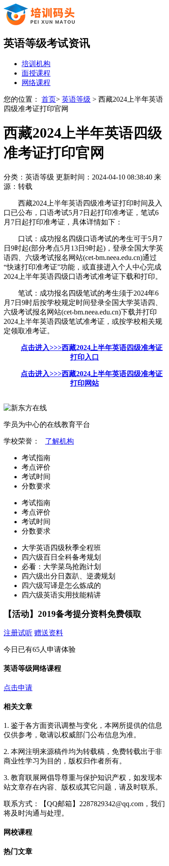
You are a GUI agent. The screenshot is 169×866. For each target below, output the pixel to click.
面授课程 (36, 73)
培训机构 (36, 63)
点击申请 (18, 687)
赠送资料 (48, 633)
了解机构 (59, 441)
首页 (48, 99)
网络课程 (36, 82)
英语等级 (76, 99)
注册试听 (18, 633)
